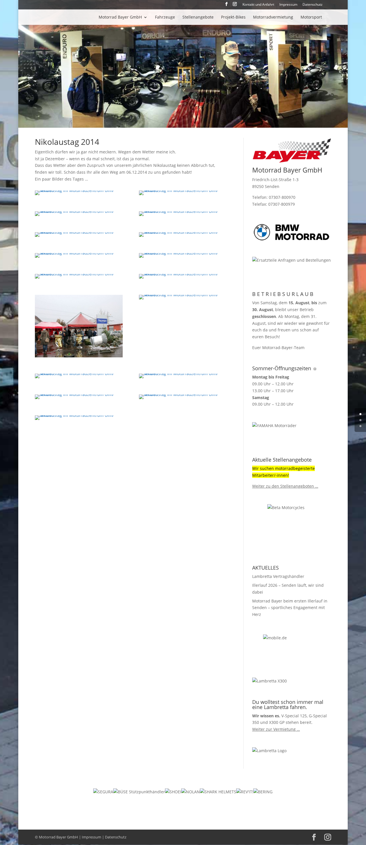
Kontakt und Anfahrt (258, 5)
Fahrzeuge (165, 17)
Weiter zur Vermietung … (276, 729)
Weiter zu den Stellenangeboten (283, 486)
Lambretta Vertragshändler (278, 576)
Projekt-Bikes (233, 17)
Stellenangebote (198, 17)
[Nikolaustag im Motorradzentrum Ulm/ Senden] (79, 195)
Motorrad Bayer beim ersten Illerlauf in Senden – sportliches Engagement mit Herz (289, 607)
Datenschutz (313, 5)
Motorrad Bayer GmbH (120, 17)
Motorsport (311, 17)
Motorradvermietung (273, 17)
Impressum (288, 5)
